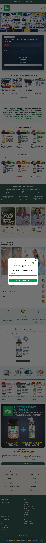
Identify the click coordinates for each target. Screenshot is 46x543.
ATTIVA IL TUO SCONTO (22, 280)
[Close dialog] (36, 259)
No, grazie (22, 283)
